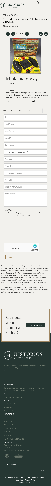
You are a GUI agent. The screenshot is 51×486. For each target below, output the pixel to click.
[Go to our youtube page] (15, 378)
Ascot (6, 418)
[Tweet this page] (23, 102)
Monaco (7, 432)
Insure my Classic (18, 111)
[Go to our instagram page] (28, 102)
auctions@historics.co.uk (13, 397)
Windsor (8, 435)
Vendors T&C (9, 411)
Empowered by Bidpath (25, 482)
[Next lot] (27, 34)
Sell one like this (35, 111)
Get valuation (35, 325)
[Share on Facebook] (18, 102)
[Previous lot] (13, 34)
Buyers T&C (8, 407)
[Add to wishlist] (46, 34)
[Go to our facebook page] (6, 378)
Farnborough (10, 428)
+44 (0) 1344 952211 (11, 404)
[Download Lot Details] (41, 34)
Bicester (8, 421)
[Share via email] (33, 102)
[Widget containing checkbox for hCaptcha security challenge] (21, 247)
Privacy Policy (30, 480)
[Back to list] (8, 34)
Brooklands (9, 425)
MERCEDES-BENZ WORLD (14, 439)
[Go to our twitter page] (11, 378)
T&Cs (5, 111)
